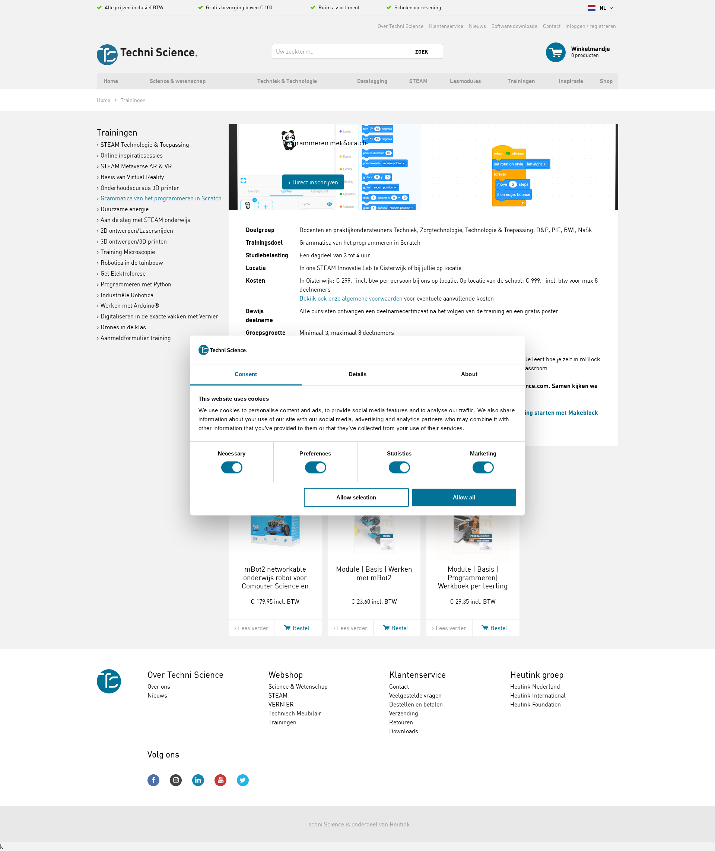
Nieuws (477, 26)
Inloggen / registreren (590, 26)
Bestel (301, 628)
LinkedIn (198, 780)
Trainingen (117, 132)
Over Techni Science (400, 26)
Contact (552, 26)
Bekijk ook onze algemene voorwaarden (351, 298)
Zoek (421, 51)
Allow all (464, 497)
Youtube (220, 780)
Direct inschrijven (315, 182)
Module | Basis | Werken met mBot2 (374, 573)
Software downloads (514, 26)
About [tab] (469, 374)
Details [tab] (358, 374)
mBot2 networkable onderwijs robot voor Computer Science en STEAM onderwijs (275, 582)
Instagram (176, 780)
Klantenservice (446, 26)
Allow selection (356, 497)
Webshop (285, 674)
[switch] (315, 467)
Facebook (153, 780)
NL (603, 7)
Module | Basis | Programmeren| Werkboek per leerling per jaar (473, 582)
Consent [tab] (246, 374)
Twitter (243, 780)
